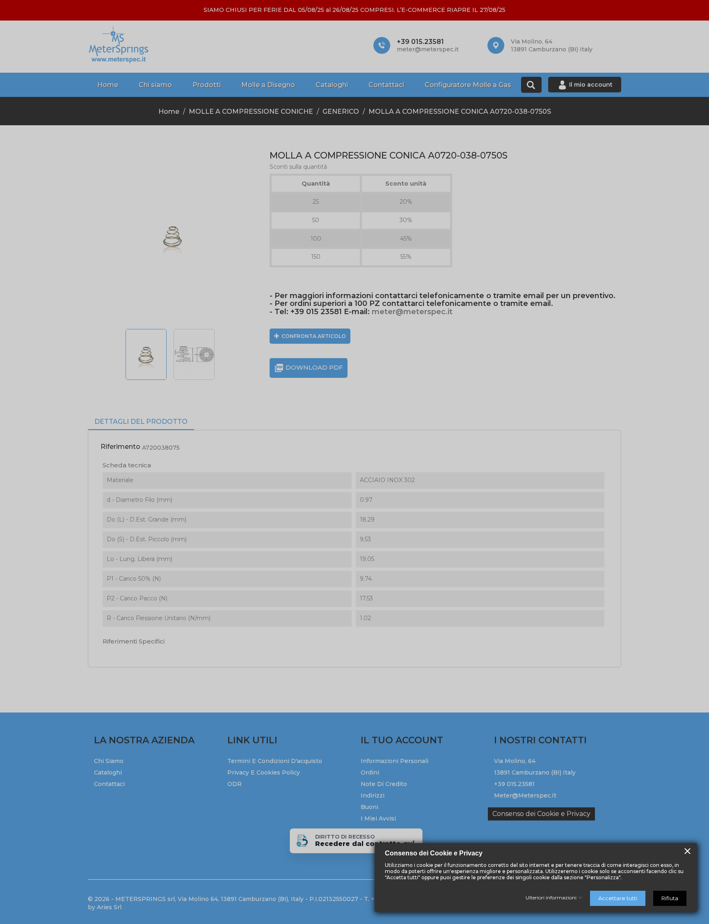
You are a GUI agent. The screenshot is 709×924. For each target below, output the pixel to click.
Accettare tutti (617, 898)
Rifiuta (669, 898)
